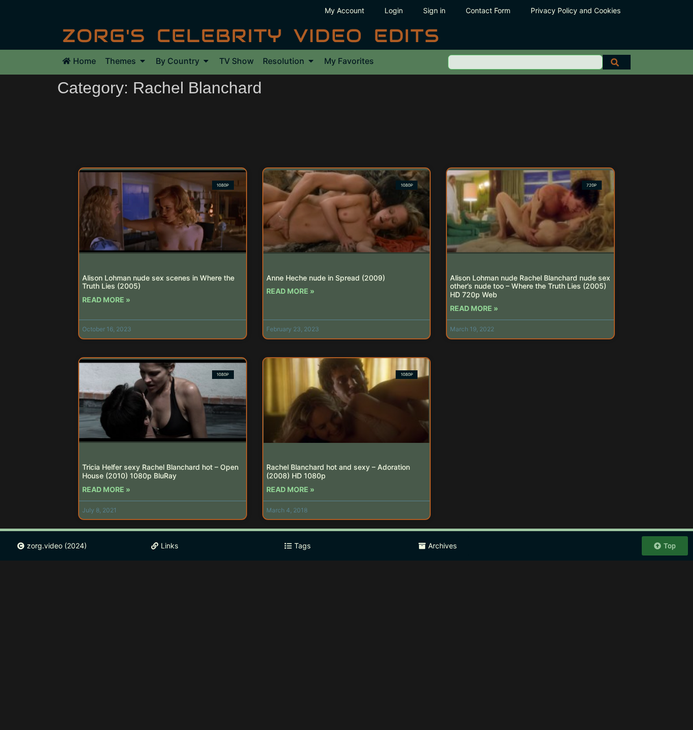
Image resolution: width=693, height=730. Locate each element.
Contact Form (488, 10)
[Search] (617, 62)
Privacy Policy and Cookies (575, 10)
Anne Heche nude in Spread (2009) (325, 277)
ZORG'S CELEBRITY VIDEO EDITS (251, 35)
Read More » (106, 299)
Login (394, 10)
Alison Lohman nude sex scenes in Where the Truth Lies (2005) (158, 282)
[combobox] (525, 62)
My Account (344, 10)
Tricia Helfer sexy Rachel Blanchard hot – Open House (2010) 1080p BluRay (160, 471)
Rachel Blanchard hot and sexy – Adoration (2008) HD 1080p (338, 471)
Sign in (434, 10)
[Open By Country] (206, 61)
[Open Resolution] (311, 61)
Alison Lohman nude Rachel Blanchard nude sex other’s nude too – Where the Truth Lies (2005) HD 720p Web (530, 286)
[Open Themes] (142, 61)
